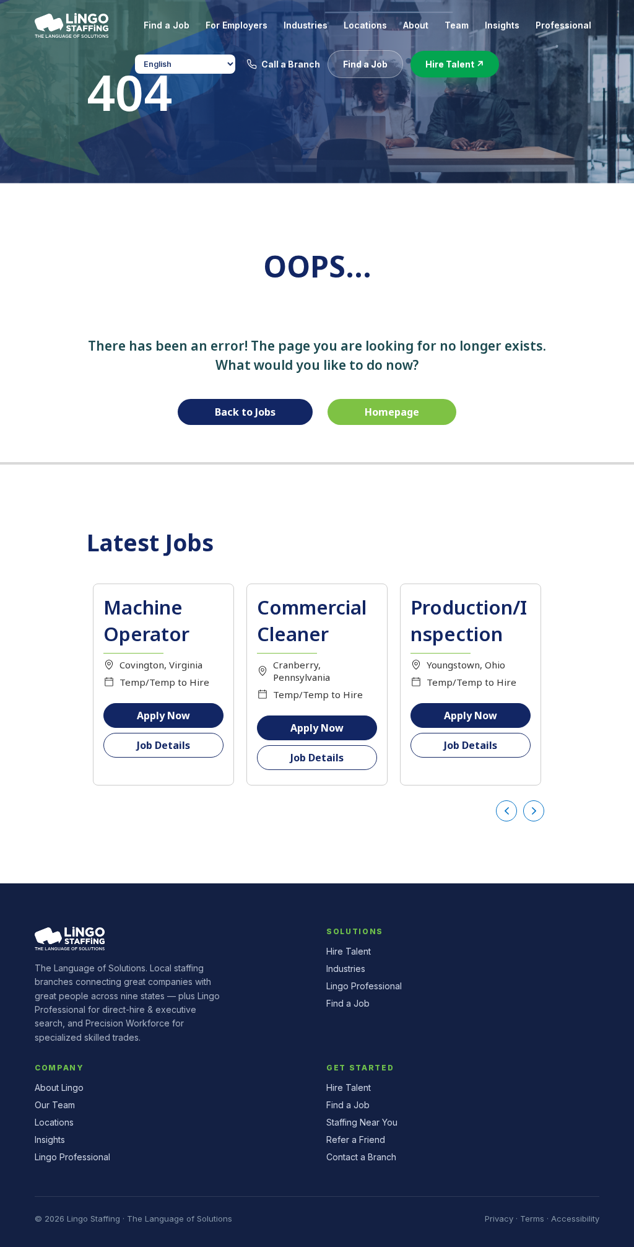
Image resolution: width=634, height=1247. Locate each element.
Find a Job (348, 1003)
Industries (345, 968)
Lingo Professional (364, 986)
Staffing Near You (361, 1122)
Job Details (163, 745)
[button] (365, 64)
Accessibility (575, 1218)
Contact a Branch (361, 1157)
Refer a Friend (355, 1139)
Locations (54, 1122)
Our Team (55, 1105)
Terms (532, 1218)
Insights (50, 1139)
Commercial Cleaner (312, 620)
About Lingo (59, 1087)
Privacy (499, 1218)
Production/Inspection (468, 620)
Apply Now (163, 715)
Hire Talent (348, 951)
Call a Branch (290, 64)
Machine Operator (146, 620)
